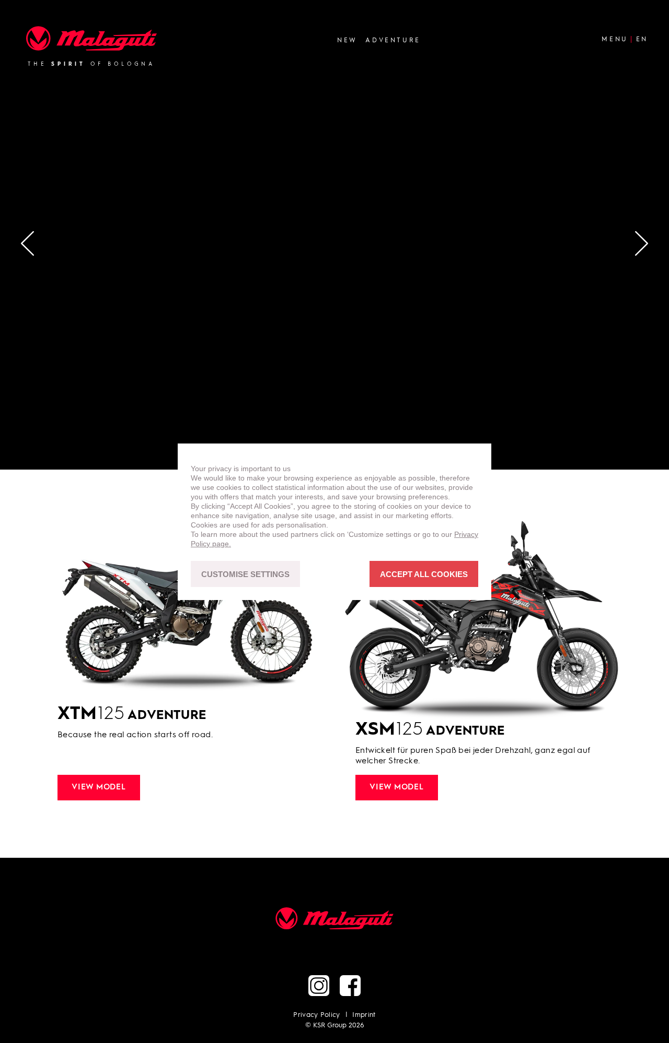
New (347, 40)
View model (99, 788)
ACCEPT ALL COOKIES (424, 573)
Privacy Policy (316, 1015)
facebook (350, 985)
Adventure (392, 40)
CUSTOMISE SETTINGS (245, 573)
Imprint (363, 1015)
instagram (318, 985)
